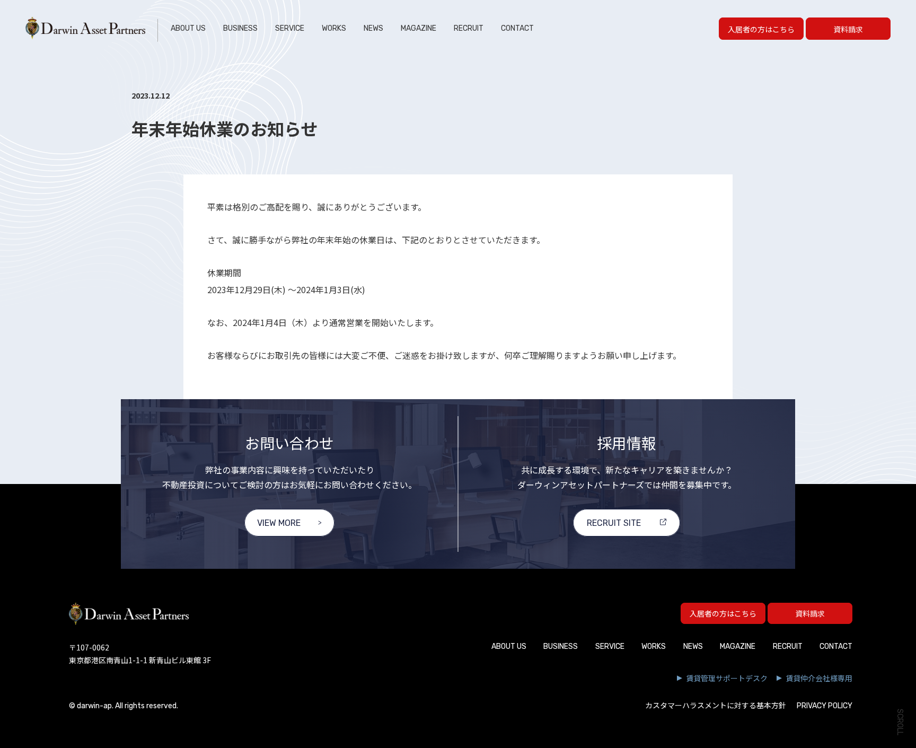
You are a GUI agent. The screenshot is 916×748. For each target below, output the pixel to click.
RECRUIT (468, 28)
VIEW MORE (279, 523)
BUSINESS (240, 28)
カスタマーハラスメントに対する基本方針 (715, 705)
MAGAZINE (418, 28)
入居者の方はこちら (761, 29)
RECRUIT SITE (614, 523)
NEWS (373, 28)
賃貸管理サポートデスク (727, 678)
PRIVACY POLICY (824, 705)
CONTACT (517, 28)
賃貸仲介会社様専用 (819, 678)
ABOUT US (188, 28)
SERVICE (289, 28)
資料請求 (848, 29)
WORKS (334, 28)
